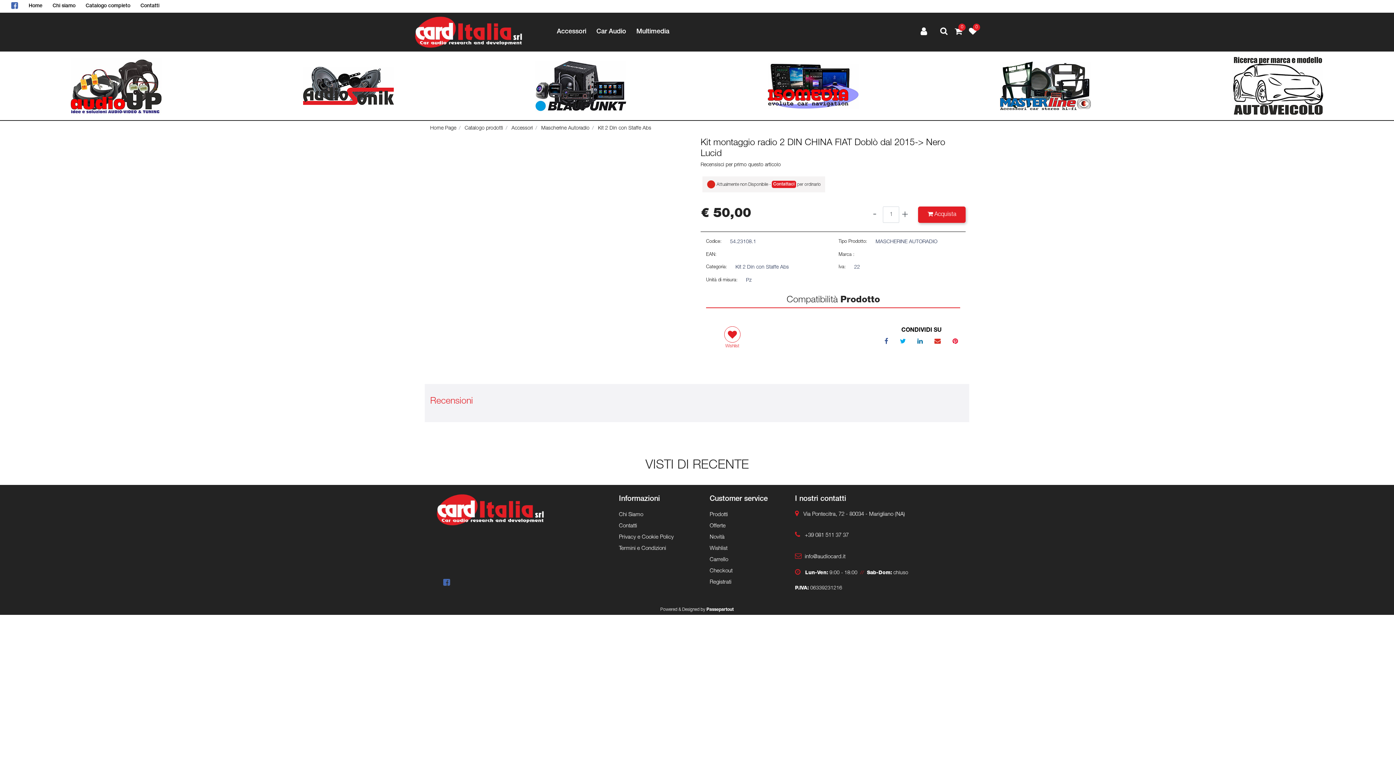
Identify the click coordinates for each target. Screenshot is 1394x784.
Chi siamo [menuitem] (64, 6)
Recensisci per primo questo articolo (741, 165)
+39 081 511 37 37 (827, 535)
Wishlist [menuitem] (718, 548)
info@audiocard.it (825, 557)
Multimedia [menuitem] (652, 32)
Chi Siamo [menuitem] (631, 515)
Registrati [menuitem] (720, 582)
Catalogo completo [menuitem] (108, 6)
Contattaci (784, 184)
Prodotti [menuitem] (719, 515)
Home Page (443, 128)
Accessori (522, 128)
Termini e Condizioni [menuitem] (642, 548)
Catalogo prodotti (484, 128)
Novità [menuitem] (717, 537)
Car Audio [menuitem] (611, 32)
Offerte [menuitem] (718, 526)
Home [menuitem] (35, 6)
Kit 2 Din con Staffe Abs (624, 128)
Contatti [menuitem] (149, 6)
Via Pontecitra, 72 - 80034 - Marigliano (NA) (854, 514)
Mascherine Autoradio (565, 128)
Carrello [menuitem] (719, 560)
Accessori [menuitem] (571, 32)
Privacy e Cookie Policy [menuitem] (646, 537)
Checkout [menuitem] (721, 571)
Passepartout (720, 610)
